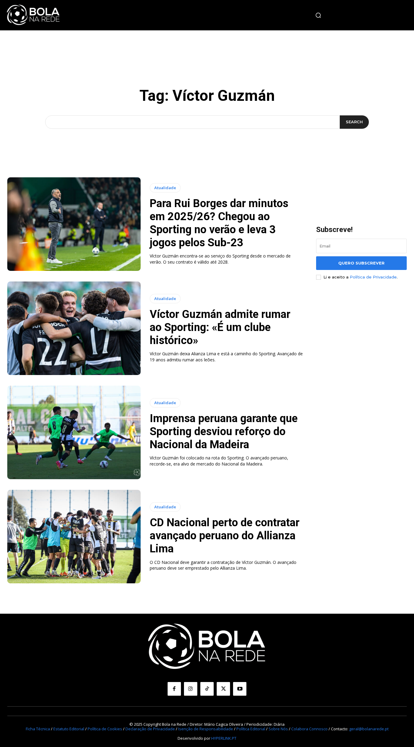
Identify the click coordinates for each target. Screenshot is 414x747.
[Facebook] (174, 688)
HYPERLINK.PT (223, 738)
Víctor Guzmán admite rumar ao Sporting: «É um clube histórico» (220, 327)
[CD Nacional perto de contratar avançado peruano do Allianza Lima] (74, 536)
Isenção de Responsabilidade (205, 729)
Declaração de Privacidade (150, 729)
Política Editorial (250, 729)
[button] (318, 15)
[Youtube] (239, 688)
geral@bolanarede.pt (369, 729)
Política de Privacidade (373, 277)
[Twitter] (223, 688)
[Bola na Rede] (33, 15)
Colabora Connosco (309, 729)
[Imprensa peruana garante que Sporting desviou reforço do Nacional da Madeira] (74, 432)
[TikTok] (207, 688)
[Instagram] (190, 688)
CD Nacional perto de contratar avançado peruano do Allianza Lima (224, 535)
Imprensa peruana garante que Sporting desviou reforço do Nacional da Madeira (224, 431)
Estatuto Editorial (68, 729)
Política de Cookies (105, 729)
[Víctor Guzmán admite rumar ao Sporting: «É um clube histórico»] (74, 328)
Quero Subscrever (361, 263)
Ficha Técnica (38, 729)
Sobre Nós (278, 729)
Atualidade (165, 187)
